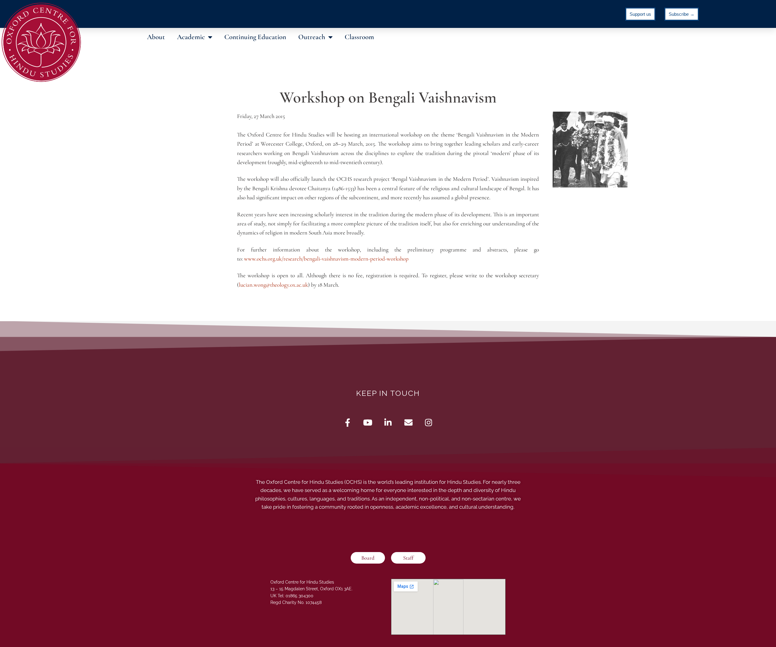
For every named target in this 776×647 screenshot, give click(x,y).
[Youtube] (368, 422)
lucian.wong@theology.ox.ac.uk (273, 284)
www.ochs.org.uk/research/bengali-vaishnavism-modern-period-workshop (326, 258)
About (156, 37)
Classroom (359, 37)
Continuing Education (255, 37)
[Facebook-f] (347, 422)
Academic (191, 37)
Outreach (311, 37)
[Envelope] (408, 422)
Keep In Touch (388, 393)
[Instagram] (429, 422)
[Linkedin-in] (388, 422)
